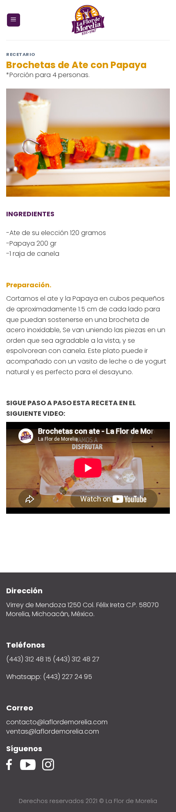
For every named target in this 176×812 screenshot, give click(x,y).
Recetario (21, 54)
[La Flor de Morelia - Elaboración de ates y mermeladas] (88, 20)
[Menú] (13, 20)
